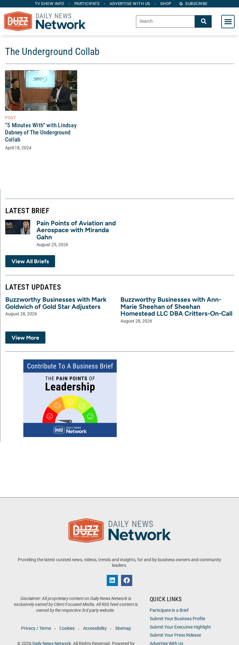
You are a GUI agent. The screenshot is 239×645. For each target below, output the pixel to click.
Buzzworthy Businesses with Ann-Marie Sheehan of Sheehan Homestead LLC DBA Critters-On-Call (176, 306)
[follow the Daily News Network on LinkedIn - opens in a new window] (112, 580)
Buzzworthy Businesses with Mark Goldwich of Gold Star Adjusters (55, 302)
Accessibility (95, 628)
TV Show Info (49, 3)
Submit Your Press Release (175, 635)
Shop (165, 3)
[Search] (203, 21)
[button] (228, 21)
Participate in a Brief (169, 610)
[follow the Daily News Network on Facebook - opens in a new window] (126, 580)
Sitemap (123, 628)
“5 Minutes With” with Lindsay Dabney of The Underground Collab (41, 132)
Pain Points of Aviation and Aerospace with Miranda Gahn (76, 230)
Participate (87, 3)
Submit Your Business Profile (177, 618)
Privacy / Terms (36, 628)
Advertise (130, 3)
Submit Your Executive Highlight (180, 627)
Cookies (67, 628)
